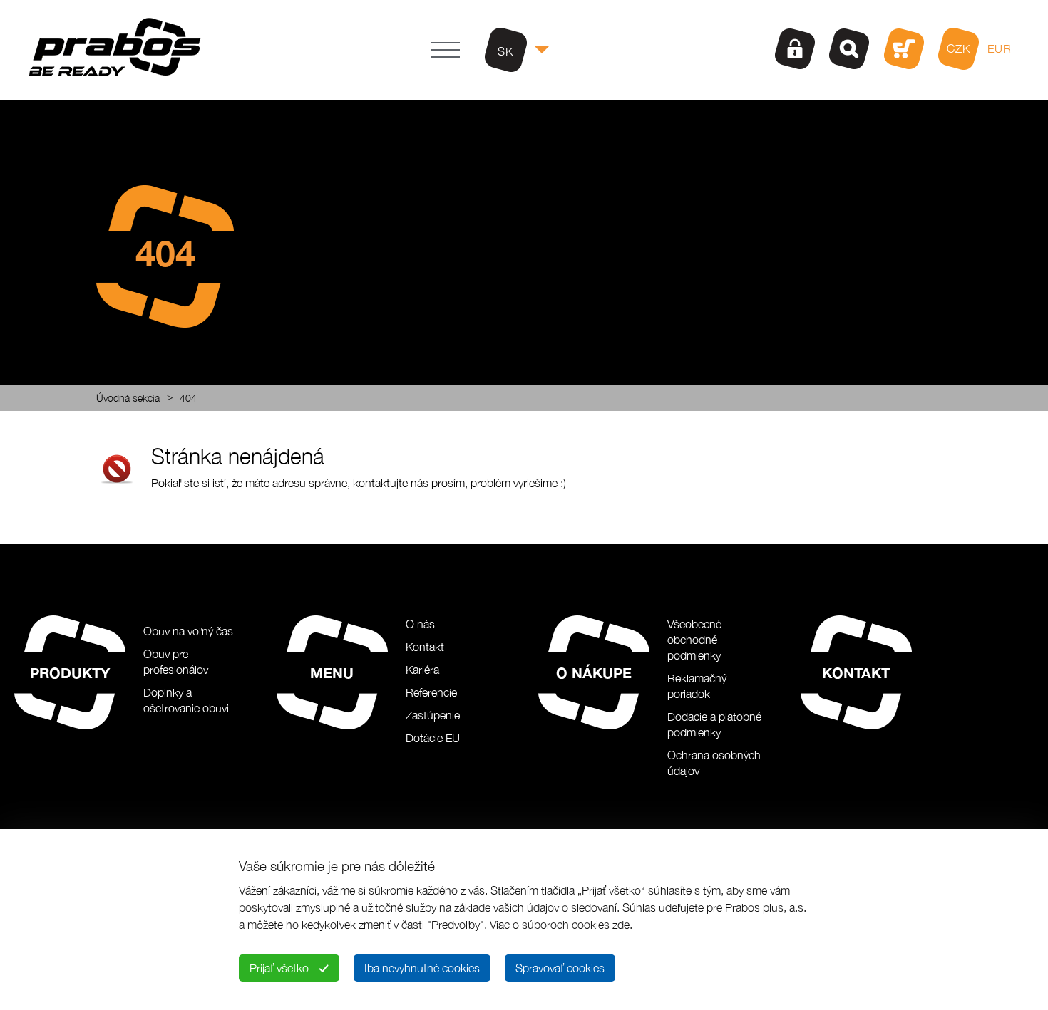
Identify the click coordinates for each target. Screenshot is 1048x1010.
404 (188, 398)
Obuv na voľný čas (188, 631)
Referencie (431, 692)
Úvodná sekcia (128, 398)
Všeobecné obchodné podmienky (694, 640)
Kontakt (425, 646)
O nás (420, 624)
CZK (958, 48)
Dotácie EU (433, 738)
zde (621, 924)
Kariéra (422, 669)
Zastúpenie (433, 715)
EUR (999, 48)
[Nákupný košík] (903, 48)
